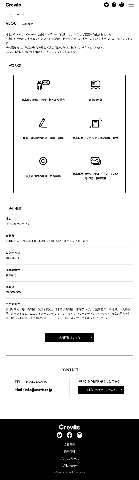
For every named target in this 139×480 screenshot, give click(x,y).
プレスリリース (69, 458)
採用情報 (69, 451)
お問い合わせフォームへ (101, 390)
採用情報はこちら (69, 337)
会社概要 (69, 444)
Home (9, 14)
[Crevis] (13, 4)
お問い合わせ (69, 466)
